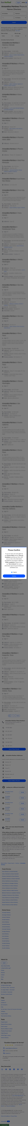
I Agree (15, 572)
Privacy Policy (10, 555)
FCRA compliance (10, 562)
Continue (14, 576)
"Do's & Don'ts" (13, 564)
